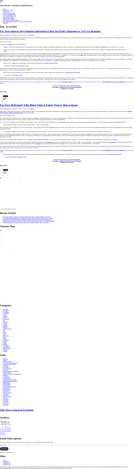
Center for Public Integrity (9, 364)
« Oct (1, 434)
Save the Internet (7, 396)
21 (0, 431)
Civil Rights (6, 313)
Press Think (6, 391)
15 (2, 429)
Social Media (6, 347)
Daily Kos (5, 370)
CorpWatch (6, 367)
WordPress (5, 405)
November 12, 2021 (24, 66)
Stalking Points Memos (8, 18)
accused (49, 142)
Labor (4, 334)
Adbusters (5, 358)
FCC (4, 320)
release (10, 44)
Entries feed (6, 461)
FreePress (5, 375)
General (5, 323)
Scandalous (6, 345)
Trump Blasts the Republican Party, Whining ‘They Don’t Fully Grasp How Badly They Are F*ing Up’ (28, 218)
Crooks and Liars (7, 368)
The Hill (5, 398)
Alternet (5, 360)
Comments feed (7, 462)
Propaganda (6, 340)
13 (10, 428)
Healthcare (5, 326)
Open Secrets (6, 388)
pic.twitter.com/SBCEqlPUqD (50, 63)
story (82, 55)
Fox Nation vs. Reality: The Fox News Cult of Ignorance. (67, 87)
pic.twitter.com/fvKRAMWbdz (72, 72)
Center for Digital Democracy (10, 363)
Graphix (5, 324)
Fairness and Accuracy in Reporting (12, 374)
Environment (6, 319)
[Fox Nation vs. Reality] (0, 2)
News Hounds (6, 385)
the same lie (113, 142)
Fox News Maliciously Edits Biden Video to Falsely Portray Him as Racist (39, 105)
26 (8, 431)
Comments (31, 35)
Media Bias (6, 335)
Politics (5, 338)
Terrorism (5, 349)
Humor (5, 327)
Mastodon (5, 23)
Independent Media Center (9, 379)
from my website (67, 82)
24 (5, 431)
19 (8, 429)
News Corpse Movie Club (9, 16)
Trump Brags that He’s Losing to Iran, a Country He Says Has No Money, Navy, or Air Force (26, 222)
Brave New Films (7, 361)
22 (2, 431)
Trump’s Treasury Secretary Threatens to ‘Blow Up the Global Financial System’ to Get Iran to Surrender (29, 221)
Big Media (5, 310)
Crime (4, 314)
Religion (5, 344)
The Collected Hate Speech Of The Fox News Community (17, 21)
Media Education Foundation (10, 381)
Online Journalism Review (9, 386)
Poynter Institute (7, 389)
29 (2, 433)
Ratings (5, 342)
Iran (4, 330)
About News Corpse (8, 10)
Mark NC (7, 35)
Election (5, 317)
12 (8, 428)
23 (4, 431)
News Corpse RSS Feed (9, 13)
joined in (38, 143)
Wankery (5, 351)
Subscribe (4, 448)
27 (10, 431)
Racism (5, 341)
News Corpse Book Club (9, 14)
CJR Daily (5, 365)
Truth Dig (5, 402)
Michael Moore (7, 384)
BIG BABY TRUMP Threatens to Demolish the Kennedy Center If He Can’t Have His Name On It (27, 219)
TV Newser (6, 403)
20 (10, 429)
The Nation (6, 399)
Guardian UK (6, 377)
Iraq (4, 331)
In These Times (7, 378)
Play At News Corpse (8, 17)
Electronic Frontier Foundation (10, 371)
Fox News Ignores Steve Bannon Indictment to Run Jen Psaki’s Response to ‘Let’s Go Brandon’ (50, 31)
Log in (4, 460)
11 (7, 428)
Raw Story (5, 395)
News (4, 337)
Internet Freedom (7, 328)
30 (4, 433)
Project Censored (7, 392)
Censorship (6, 312)
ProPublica (5, 393)
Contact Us (6, 11)
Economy (5, 316)
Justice (4, 333)
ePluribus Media (7, 372)
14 (0, 429)
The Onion (5, 400)
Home (4, 9)
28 (0, 433)
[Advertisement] (11, 198)
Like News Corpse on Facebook (16, 410)
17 (5, 429)
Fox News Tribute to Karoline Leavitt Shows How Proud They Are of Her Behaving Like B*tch (27, 216)
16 (4, 429)
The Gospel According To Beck (11, 20)
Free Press (5, 321)
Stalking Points (6, 348)
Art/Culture (6, 309)
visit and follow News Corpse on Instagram (114, 82)
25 (7, 431)
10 (5, 428)
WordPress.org (6, 464)
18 (7, 429)
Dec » (5, 434)
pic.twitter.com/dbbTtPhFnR (114, 154)
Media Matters (6, 382)
